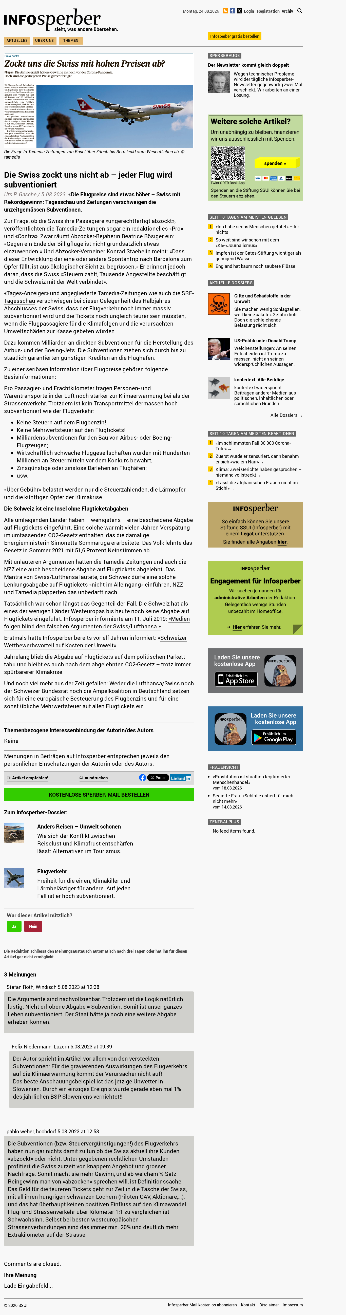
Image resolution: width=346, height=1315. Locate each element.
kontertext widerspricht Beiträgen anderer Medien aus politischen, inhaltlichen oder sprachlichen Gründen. (265, 395)
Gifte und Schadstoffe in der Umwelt (262, 298)
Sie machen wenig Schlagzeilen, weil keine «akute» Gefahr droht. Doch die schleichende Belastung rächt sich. (267, 317)
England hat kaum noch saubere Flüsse (255, 266)
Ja (14, 926)
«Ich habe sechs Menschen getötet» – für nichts (257, 229)
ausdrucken (96, 778)
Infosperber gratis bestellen (234, 36)
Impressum (293, 1305)
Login (249, 11)
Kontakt (248, 1305)
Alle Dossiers (284, 415)
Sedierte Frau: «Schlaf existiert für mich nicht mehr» (253, 798)
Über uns (44, 40)
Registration (268, 11)
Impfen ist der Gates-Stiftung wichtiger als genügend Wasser (258, 255)
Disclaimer (269, 1305)
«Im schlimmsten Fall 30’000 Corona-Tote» (253, 446)
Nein (33, 926)
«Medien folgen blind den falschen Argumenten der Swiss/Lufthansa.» (97, 622)
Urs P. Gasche (20, 194)
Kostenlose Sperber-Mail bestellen (99, 794)
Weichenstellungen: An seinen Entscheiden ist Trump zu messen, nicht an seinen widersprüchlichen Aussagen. (265, 356)
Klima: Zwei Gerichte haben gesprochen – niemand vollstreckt (258, 472)
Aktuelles (17, 40)
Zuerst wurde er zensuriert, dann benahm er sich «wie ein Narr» (257, 459)
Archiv (287, 11)
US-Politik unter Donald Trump (265, 340)
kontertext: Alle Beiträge (259, 380)
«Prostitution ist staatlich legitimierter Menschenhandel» (251, 779)
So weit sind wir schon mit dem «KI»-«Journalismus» (247, 242)
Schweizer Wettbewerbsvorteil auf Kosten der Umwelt (95, 641)
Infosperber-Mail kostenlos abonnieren (202, 1305)
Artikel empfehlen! (30, 778)
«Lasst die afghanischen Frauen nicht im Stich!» (257, 485)
